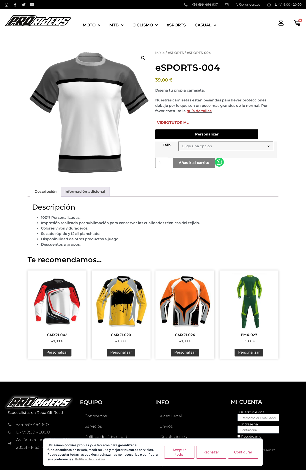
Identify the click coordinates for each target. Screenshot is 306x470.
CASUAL (203, 25)
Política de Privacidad (105, 436)
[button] (143, 58)
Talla (167, 144)
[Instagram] (6, 5)
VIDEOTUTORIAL (173, 122)
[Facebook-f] (15, 5)
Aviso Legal (171, 416)
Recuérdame (250, 436)
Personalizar (207, 134)
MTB (114, 25)
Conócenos (95, 416)
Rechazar (211, 452)
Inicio (160, 53)
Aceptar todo (179, 452)
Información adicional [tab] (85, 191)
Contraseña (247, 424)
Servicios (93, 426)
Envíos (166, 426)
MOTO (89, 25)
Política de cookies (90, 459)
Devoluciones (173, 436)
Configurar (243, 452)
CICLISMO (142, 25)
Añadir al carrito (194, 163)
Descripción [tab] (45, 191)
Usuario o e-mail (251, 412)
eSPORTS (176, 25)
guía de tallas (199, 111)
